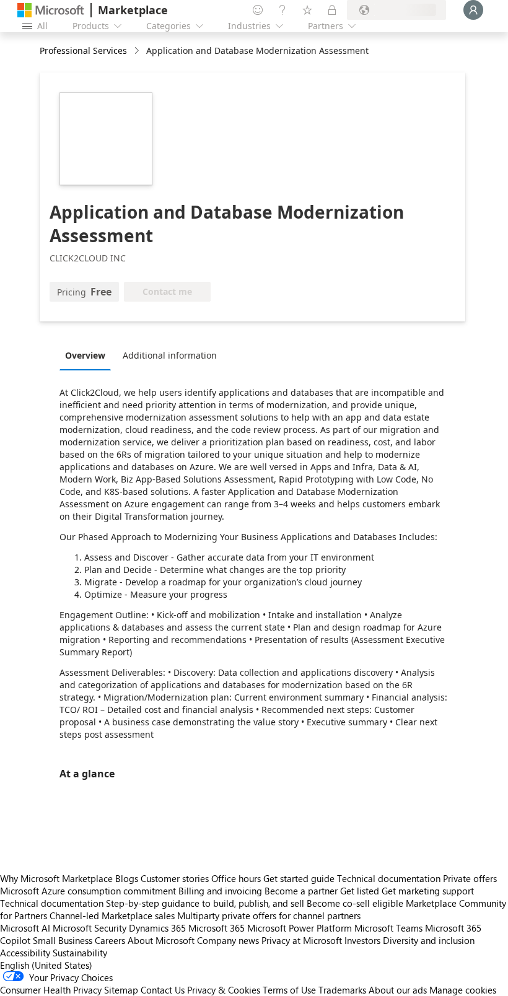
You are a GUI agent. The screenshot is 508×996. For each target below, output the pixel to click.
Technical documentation (388, 878)
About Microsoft (161, 940)
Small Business (62, 940)
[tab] (88, 355)
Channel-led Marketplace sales (112, 915)
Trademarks (342, 990)
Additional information (170, 355)
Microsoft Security (89, 928)
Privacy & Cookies (223, 990)
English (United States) (46, 965)
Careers (110, 940)
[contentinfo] (137, 51)
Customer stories (175, 878)
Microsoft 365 (216, 928)
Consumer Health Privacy (51, 990)
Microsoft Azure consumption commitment (89, 891)
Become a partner (301, 891)
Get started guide (299, 878)
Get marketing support (428, 891)
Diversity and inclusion (429, 940)
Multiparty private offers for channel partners (269, 915)
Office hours (236, 878)
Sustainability (80, 952)
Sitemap (121, 990)
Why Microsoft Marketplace (56, 878)
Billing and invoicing (220, 891)
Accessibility (25, 952)
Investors (362, 940)
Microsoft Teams (388, 928)
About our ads (398, 990)
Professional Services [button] (83, 50)
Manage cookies (462, 990)
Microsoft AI (25, 928)
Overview (85, 355)
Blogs (126, 878)
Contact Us (163, 990)
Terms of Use (289, 990)
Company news (228, 940)
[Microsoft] (50, 10)
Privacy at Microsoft (301, 940)
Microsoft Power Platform (299, 928)
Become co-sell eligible (355, 903)
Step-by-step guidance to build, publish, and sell (205, 903)
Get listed (359, 891)
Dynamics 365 (157, 928)
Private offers (470, 878)
